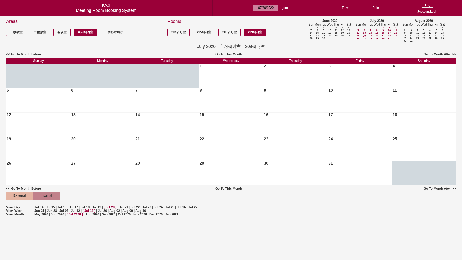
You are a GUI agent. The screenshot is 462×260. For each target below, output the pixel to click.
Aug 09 (127, 211)
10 (329, 30)
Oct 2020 (124, 214)
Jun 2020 (57, 214)
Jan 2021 (171, 214)
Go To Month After (437, 54)
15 (317, 33)
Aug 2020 (92, 214)
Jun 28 (52, 211)
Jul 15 (50, 207)
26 (342, 35)
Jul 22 (135, 207)
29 (317, 38)
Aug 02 (114, 211)
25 (336, 35)
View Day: (13, 207)
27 (348, 35)
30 (323, 38)
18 (336, 33)
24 (329, 35)
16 (323, 33)
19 (342, 33)
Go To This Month (228, 54)
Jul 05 (63, 211)
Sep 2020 (108, 214)
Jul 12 (75, 211)
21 (311, 35)
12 (342, 30)
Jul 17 (73, 207)
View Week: (14, 211)
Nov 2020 (140, 214)
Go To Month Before (26, 54)
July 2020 (377, 21)
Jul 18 (85, 207)
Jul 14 (38, 207)
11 (336, 30)
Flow (345, 8)
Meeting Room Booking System (106, 10)
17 (329, 33)
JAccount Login (427, 11)
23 (323, 35)
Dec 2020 (156, 214)
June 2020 (329, 21)
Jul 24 (158, 207)
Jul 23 (146, 207)
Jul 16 (62, 207)
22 (317, 35)
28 (311, 38)
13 (348, 30)
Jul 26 (181, 207)
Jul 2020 (75, 214)
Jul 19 (96, 207)
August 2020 (424, 21)
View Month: (15, 214)
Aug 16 (140, 211)
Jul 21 (123, 207)
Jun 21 (39, 211)
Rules (376, 8)
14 (311, 33)
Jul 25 (169, 207)
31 (389, 38)
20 (348, 33)
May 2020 (41, 214)
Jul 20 (110, 207)
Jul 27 (192, 207)
